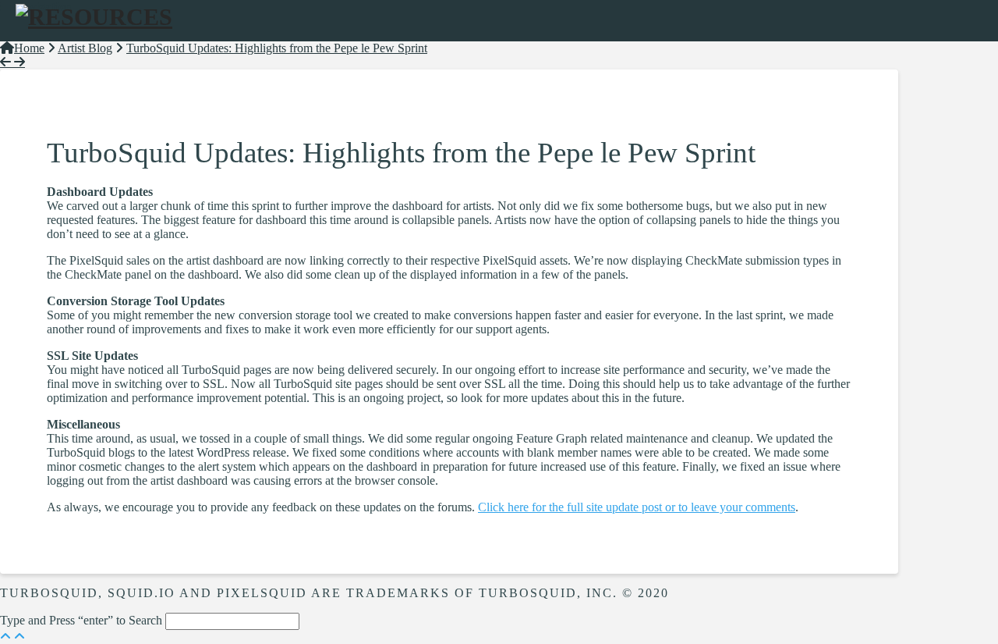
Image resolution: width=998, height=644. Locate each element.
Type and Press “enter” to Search (81, 620)
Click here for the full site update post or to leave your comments (636, 507)
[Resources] (94, 17)
